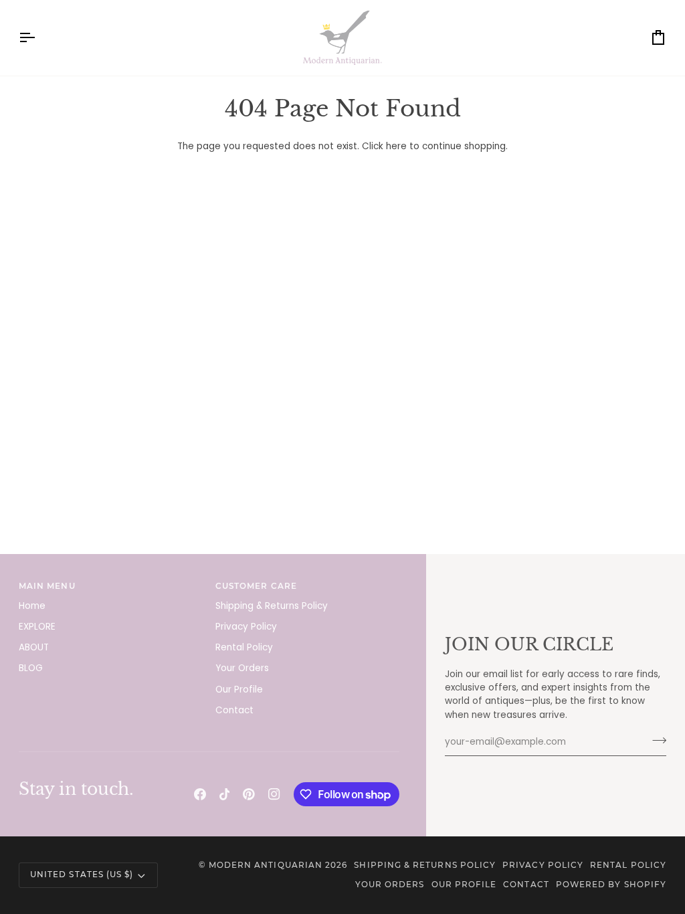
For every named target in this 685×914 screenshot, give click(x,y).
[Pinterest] (249, 794)
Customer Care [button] (256, 586)
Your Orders (242, 668)
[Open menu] (39, 38)
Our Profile (239, 689)
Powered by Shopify (611, 884)
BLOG (31, 668)
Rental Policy (244, 647)
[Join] (655, 740)
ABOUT (34, 647)
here (396, 146)
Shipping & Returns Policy (271, 606)
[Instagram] (274, 794)
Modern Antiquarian (265, 865)
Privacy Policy (246, 626)
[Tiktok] (224, 794)
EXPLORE (37, 626)
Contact (234, 710)
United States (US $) (81, 874)
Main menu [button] (47, 586)
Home (32, 606)
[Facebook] (200, 794)
